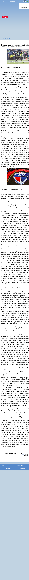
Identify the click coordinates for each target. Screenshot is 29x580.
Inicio (3, 1)
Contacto (4, 467)
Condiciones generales (22, 467)
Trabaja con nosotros (6, 468)
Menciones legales (21, 468)
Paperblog (9, 6)
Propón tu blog (12, 1)
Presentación (20, 465)
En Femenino (24, 7)
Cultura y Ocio (24, 5)
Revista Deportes (7, 38)
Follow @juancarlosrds (8, 446)
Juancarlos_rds (20, 46)
